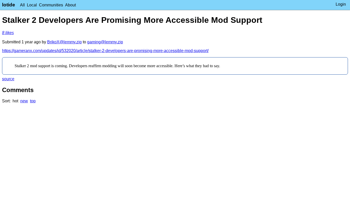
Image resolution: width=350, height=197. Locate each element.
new (24, 101)
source (8, 79)
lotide (8, 4)
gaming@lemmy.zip (105, 42)
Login (341, 4)
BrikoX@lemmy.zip (64, 42)
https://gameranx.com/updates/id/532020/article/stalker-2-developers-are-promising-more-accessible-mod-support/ (105, 50)
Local (32, 5)
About (70, 5)
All (22, 5)
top (33, 101)
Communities (51, 5)
